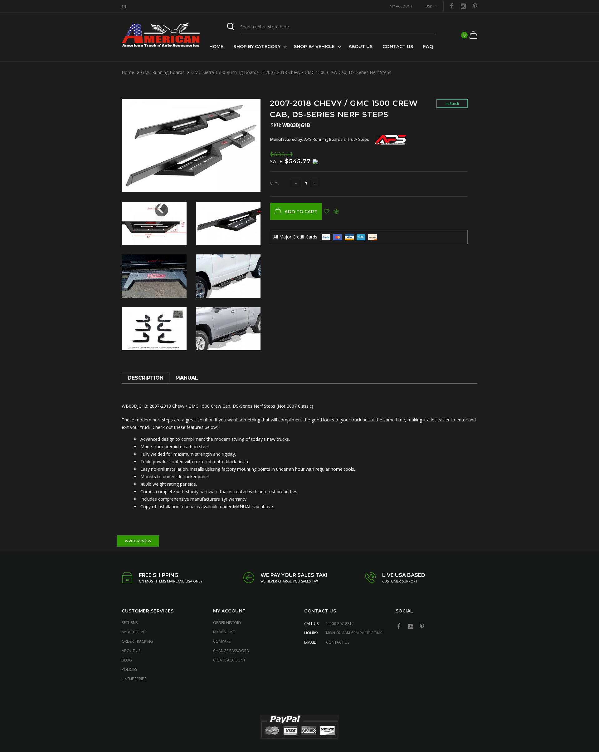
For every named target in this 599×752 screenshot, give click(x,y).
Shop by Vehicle (314, 46)
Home (216, 46)
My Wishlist (224, 632)
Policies (129, 669)
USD (429, 6)
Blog (127, 660)
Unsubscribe (134, 678)
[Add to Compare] (336, 211)
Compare (222, 641)
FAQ (428, 46)
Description (145, 378)
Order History (227, 622)
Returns (130, 622)
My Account (134, 632)
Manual (186, 378)
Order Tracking (137, 641)
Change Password (231, 650)
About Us (360, 46)
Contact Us (397, 46)
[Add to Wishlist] (327, 211)
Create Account (229, 660)
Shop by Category (256, 46)
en (124, 6)
